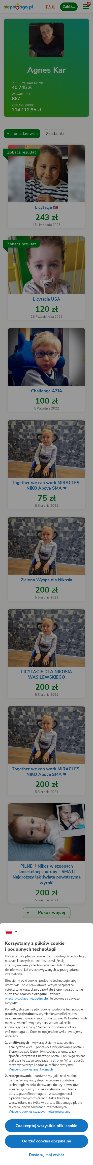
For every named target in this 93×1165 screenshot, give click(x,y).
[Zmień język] (11, 931)
